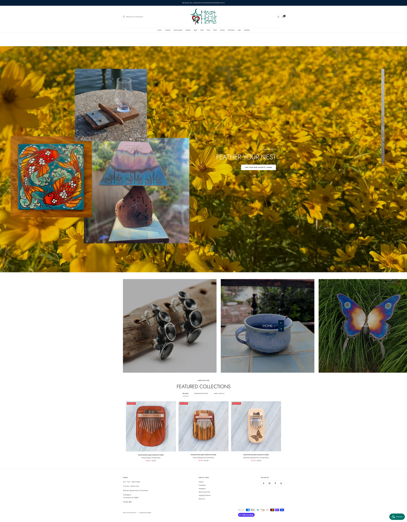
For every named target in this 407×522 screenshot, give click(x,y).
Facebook (202, 485)
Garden (188, 30)
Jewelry (167, 30)
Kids (202, 30)
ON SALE (186, 393)
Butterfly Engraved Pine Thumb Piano (256, 458)
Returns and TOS (204, 492)
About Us (202, 499)
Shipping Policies (204, 495)
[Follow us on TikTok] (281, 483)
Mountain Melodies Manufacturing (151, 455)
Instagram (202, 488)
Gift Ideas (231, 30)
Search (201, 482)
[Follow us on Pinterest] (275, 483)
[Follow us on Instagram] (269, 483)
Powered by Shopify (145, 512)
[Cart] (283, 17)
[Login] (278, 17)
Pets (208, 30)
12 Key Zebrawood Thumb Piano (203, 458)
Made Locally (219, 393)
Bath (195, 30)
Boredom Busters (201, 393)
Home (160, 30)
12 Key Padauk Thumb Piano (150, 458)
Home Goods (178, 30)
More (215, 30)
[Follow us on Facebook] (264, 483)
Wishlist (247, 30)
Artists (222, 30)
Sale (239, 30)
